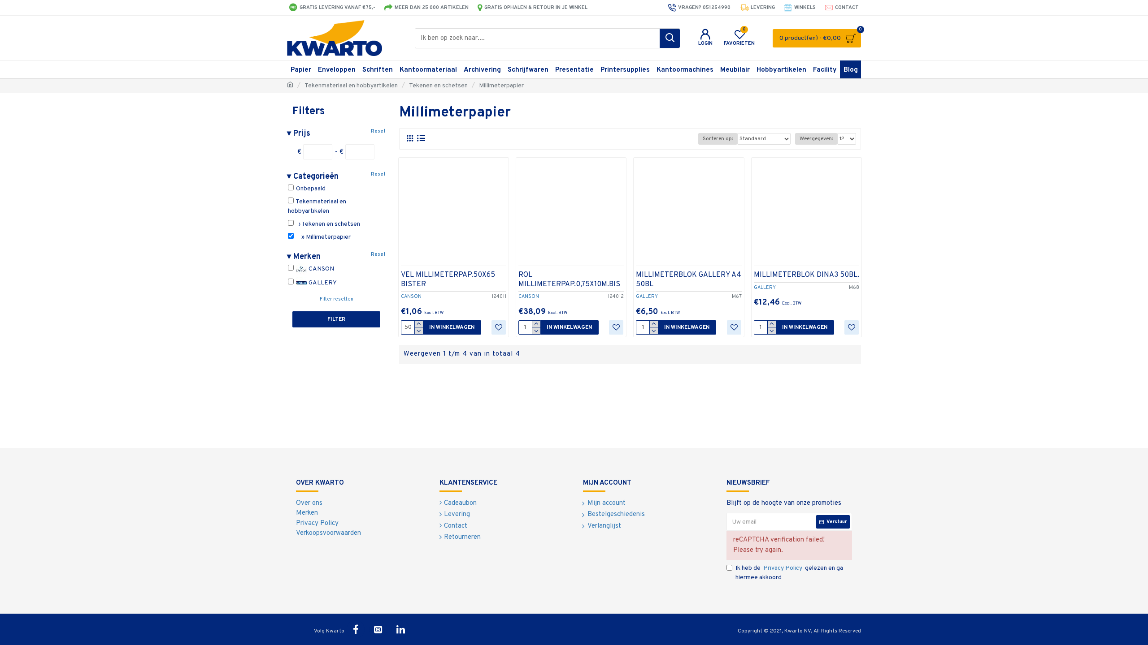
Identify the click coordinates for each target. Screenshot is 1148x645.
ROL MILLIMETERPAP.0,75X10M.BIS (569, 280)
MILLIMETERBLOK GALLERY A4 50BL (688, 280)
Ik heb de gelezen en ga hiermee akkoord (789, 572)
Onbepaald (310, 189)
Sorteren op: (718, 138)
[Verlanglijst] (498, 327)
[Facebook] (356, 629)
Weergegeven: (816, 138)
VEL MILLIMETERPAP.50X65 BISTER (448, 280)
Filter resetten (336, 299)
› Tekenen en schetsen (327, 224)
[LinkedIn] (400, 629)
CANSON (320, 269)
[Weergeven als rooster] (409, 138)
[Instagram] (378, 629)
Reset (378, 131)
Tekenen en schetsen (438, 86)
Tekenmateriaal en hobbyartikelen (351, 86)
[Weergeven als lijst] (420, 138)
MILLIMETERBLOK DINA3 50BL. (806, 275)
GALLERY (322, 283)
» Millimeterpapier (323, 237)
